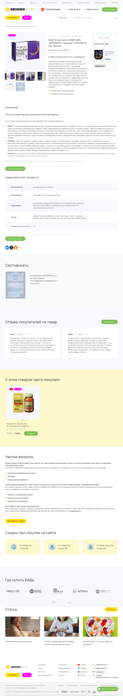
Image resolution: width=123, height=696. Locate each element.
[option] (16, 591)
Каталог (21, 3)
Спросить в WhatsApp (109, 689)
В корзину (31, 433)
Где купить (33, 3)
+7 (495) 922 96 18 (74, 9)
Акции (27, 18)
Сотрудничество (100, 3)
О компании (9, 3)
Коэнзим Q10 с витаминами (17, 479)
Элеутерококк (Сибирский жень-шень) (21, 473)
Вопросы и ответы (83, 3)
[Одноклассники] (16, 248)
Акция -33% (18, 389)
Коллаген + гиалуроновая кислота (20, 494)
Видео (27, 675)
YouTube (83, 665)
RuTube (83, 675)
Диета (12, 26)
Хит (11, 389)
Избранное (63, 18)
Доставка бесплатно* (50, 3)
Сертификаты (67, 3)
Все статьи (111, 609)
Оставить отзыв (109, 322)
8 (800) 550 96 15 (92, 9)
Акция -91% (12, 35)
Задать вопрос (109, 9)
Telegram (83, 668)
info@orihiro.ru (100, 672)
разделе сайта (75, 511)
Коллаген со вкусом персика (18, 498)
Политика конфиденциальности (89, 685)
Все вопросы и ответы (16, 521)
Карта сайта (61, 685)
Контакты (115, 3)
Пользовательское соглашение (109, 685)
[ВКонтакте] (7, 248)
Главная (7, 26)
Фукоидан (11, 476)
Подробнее (99, 66)
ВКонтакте (84, 672)
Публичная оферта (72, 685)
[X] (11, 248)
